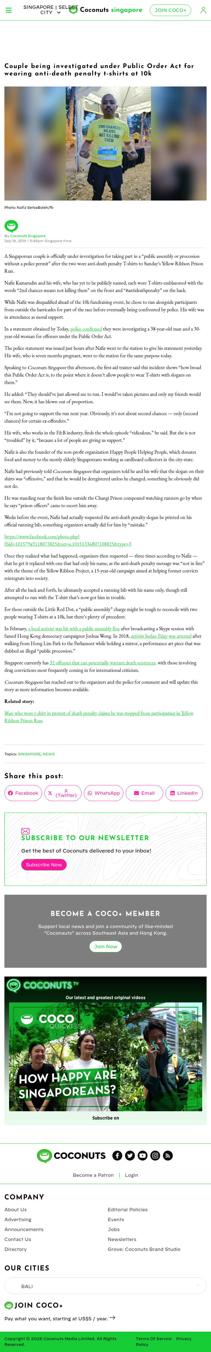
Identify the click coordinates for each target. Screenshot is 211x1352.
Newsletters (122, 1239)
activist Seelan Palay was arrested (161, 636)
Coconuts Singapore (28, 236)
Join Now (105, 946)
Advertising (17, 1219)
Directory (15, 1249)
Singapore (29, 754)
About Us (15, 1209)
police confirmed (86, 329)
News (49, 754)
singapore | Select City (50, 10)
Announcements (23, 1229)
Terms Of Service (154, 1339)
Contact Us (17, 1239)
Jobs (114, 1229)
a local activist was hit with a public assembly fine (74, 628)
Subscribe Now (44, 864)
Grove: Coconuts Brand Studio (144, 1249)
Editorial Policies (128, 1209)
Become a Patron (93, 1175)
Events (116, 1219)
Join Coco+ (170, 10)
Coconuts (111, 10)
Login (203, 10)
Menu (8, 10)
